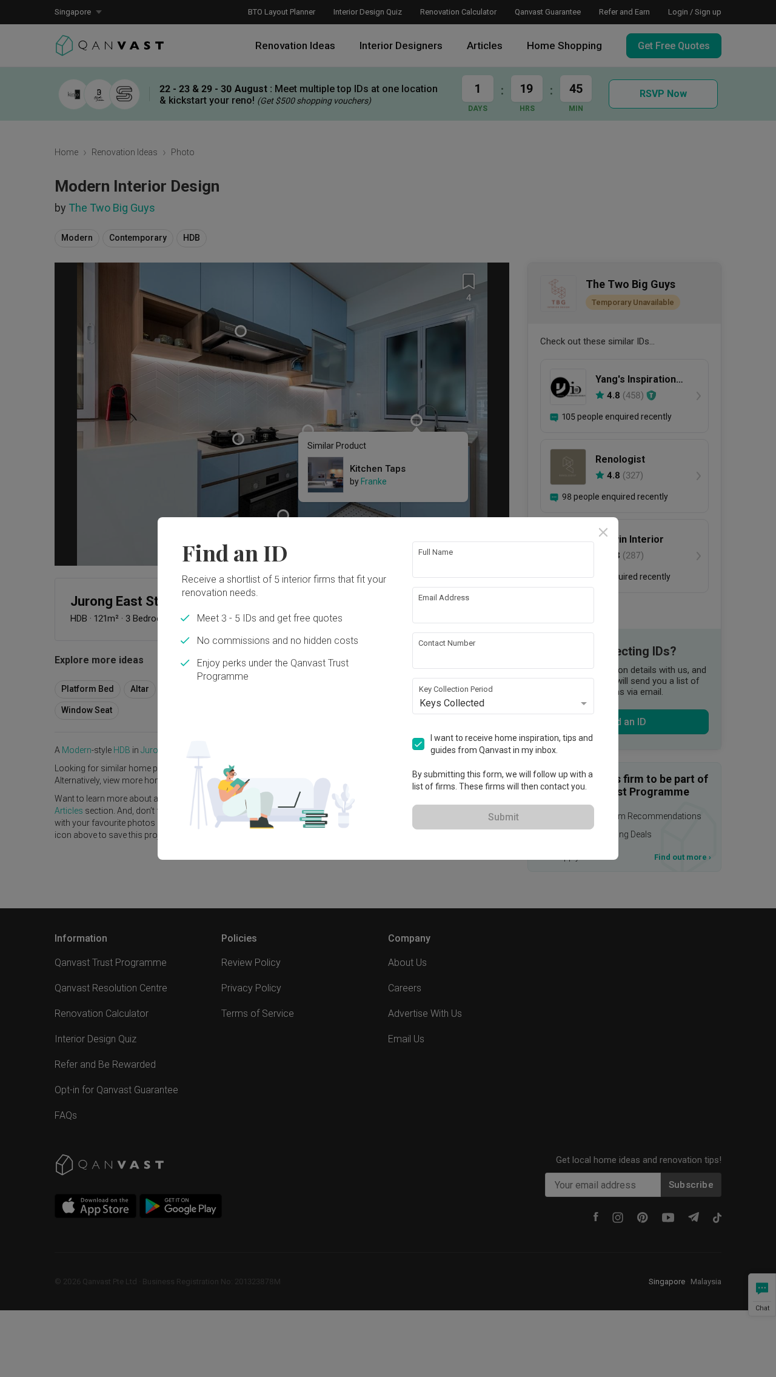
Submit (503, 817)
